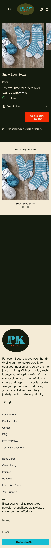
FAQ (4, 434)
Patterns (7, 478)
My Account (9, 414)
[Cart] (47, 9)
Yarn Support (9, 492)
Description (13, 106)
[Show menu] (4, 9)
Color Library (9, 465)
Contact (6, 427)
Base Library (9, 458)
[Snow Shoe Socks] (25, 177)
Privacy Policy (10, 441)
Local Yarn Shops (12, 485)
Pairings (6, 472)
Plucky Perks (9, 421)
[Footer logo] (15, 340)
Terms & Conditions (13, 447)
